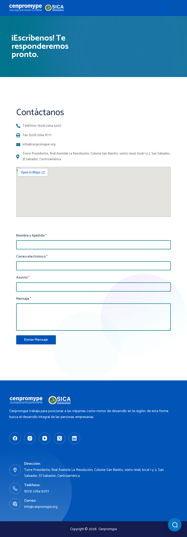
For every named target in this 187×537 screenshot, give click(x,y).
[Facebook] (15, 438)
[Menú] (176, 8)
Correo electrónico (31, 256)
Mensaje (23, 299)
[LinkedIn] (74, 438)
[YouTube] (44, 438)
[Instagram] (30, 438)
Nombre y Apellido (31, 235)
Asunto (22, 277)
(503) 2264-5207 (36, 491)
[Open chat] (175, 525)
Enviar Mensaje (36, 340)
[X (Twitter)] (59, 438)
